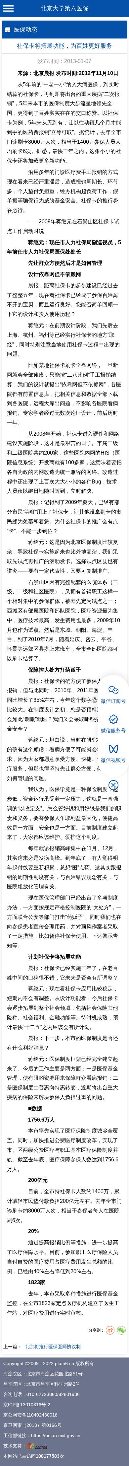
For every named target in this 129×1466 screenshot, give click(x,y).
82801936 (69, 1394)
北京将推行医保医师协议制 (53, 1346)
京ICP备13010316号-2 (26, 1404)
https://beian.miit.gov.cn (55, 1435)
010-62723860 (41, 1394)
